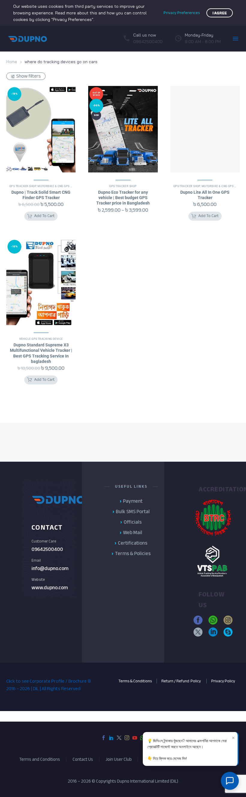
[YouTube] (134, 737)
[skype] (228, 632)
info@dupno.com (50, 568)
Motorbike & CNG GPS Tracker (60, 186)
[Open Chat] (230, 781)
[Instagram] (126, 737)
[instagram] (228, 620)
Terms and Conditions (39, 759)
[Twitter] (119, 737)
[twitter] (198, 632)
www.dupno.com (50, 587)
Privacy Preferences (182, 13)
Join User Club (119, 759)
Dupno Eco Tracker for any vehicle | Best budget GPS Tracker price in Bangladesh (123, 197)
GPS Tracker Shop (22, 186)
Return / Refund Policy (181, 681)
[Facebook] (103, 737)
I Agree (219, 13)
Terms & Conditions (135, 681)
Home (11, 61)
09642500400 (47, 549)
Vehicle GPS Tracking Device (41, 338)
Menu (235, 38)
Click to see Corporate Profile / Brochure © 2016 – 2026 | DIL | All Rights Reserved (48, 685)
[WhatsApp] (142, 737)
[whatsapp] (213, 620)
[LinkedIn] (111, 737)
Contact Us (83, 759)
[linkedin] (213, 632)
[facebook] (198, 620)
